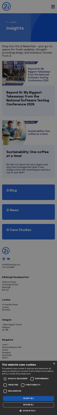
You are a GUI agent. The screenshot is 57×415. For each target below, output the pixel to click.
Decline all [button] (28, 405)
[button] (28, 410)
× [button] (54, 364)
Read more (26, 374)
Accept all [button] (28, 398)
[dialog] (28, 388)
